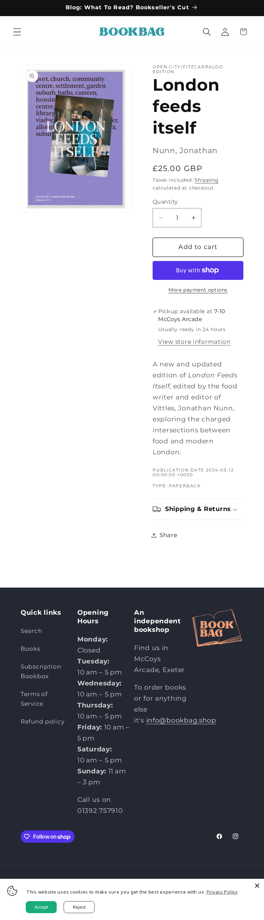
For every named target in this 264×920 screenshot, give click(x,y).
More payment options (198, 290)
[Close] (257, 885)
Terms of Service (34, 699)
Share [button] (168, 535)
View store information (194, 341)
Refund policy (42, 721)
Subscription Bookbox (41, 671)
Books (30, 648)
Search (31, 630)
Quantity (165, 201)
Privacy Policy (222, 892)
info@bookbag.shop (181, 720)
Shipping (207, 180)
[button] (17, 32)
